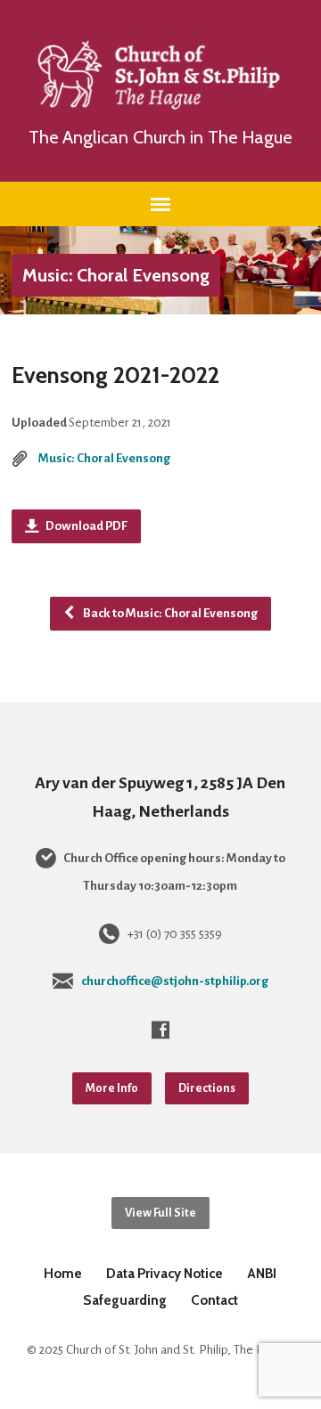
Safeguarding (125, 1299)
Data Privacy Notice (164, 1273)
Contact (214, 1299)
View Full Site (160, 1212)
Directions (206, 1088)
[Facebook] (160, 1029)
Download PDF (86, 526)
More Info (112, 1088)
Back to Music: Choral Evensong (169, 613)
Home (63, 1273)
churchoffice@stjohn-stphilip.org (174, 981)
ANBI (261, 1273)
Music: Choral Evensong (116, 275)
